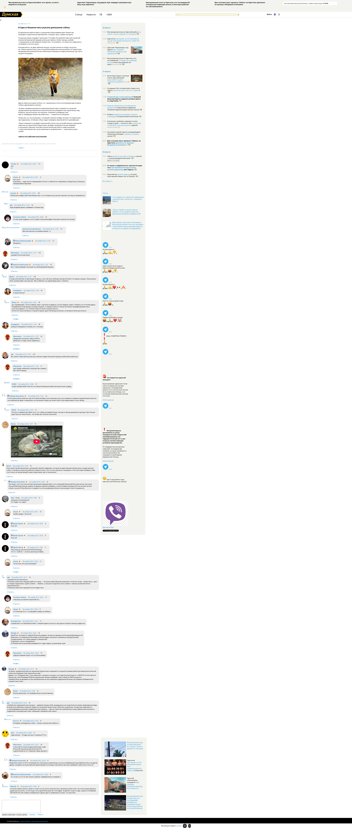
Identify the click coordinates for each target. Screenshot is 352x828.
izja (12, 354)
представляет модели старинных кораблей (115, 81)
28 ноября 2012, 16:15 (31, 745)
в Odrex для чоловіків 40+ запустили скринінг (124, 124)
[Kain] (5, 737)
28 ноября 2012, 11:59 (25, 410)
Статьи (78, 14)
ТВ (100, 14)
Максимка (15, 253)
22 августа (107, 28)
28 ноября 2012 (22, 23)
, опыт (128, 170)
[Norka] (5, 428)
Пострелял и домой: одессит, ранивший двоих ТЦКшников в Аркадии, (123, 133)
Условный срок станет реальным (120, 97)
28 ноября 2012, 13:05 (35, 547)
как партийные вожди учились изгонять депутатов (121, 169)
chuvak (13, 193)
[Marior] (6, 302)
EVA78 (14, 384)
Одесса (110, 156)
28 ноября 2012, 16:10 (35, 597)
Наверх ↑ (21, 148)
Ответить (14, 172)
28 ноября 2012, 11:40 (28, 324)
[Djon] (5, 502)
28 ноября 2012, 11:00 (50, 229)
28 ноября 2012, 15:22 (19, 703)
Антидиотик (16, 621)
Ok (185, 826)
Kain (12, 733)
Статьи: (105, 193)
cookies (178, 826)
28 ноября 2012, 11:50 (31, 366)
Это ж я (16, 721)
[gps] (3, 577)
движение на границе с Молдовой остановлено (120, 144)
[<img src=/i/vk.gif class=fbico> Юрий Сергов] (5, 528)
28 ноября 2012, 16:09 (35, 217)
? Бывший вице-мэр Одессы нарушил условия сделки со (124, 99)
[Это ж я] (7, 719)
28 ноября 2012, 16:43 (30, 561)
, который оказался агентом (127, 116)
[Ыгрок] (7, 181)
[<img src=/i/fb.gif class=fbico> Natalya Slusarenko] (3, 396)
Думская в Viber (108, 527)
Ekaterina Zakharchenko (21, 774)
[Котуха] (5, 168)
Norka (13, 424)
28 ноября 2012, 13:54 (31, 653)
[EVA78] (7, 383)
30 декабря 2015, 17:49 (28, 786)
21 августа (107, 71)
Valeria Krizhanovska (20, 265)
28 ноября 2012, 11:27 (23, 277)
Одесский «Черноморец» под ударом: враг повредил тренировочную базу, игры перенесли (104, 3)
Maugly (13, 633)
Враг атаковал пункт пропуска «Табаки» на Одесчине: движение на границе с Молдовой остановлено (240, 3)
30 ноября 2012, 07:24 (38, 761)
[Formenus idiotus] (7, 221)
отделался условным (131, 134)
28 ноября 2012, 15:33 (30, 721)
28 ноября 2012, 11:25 (40, 265)
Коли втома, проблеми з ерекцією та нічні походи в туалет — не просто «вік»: (122, 122)
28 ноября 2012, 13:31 (30, 621)
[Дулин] (4, 277)
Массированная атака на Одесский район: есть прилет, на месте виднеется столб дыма (34, 3)
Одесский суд (112, 174)
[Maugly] (5, 637)
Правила (32, 815)
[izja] (5, 358)
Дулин (11, 277)
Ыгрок (15, 177)
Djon (12, 498)
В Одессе (110, 114)
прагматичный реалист (31, 229)
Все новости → (108, 181)
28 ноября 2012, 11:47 (31, 336)
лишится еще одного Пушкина (124, 156)
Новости (91, 14)
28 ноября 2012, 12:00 (26, 384)
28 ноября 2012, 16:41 (30, 512)
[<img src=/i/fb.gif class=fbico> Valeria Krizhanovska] (5, 269)
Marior (14, 302)
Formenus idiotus (19, 217)
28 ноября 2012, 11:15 (28, 253)
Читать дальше (108, 400)
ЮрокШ (13, 786)
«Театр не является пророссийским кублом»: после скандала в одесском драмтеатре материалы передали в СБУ (126, 212)
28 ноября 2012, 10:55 (28, 193)
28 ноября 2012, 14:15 (26, 669)
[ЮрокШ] (5, 786)
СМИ (109, 14)
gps (8, 577)
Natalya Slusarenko (16, 396)
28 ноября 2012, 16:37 (30, 177)
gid (11, 205)
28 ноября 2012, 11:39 (31, 290)
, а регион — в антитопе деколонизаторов (124, 157)
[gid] (6, 204)
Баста (9, 466)
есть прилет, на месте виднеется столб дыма (124, 33)
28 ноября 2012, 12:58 (29, 498)
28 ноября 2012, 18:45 (40, 774)
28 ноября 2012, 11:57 (25, 424)
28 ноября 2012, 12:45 (37, 482)
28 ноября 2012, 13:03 (35, 535)
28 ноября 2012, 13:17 (19, 577)
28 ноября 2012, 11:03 (22, 205)
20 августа (107, 152)
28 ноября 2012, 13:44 (28, 633)
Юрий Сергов (17, 524)
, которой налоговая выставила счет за (121, 175)
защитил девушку (123, 174)
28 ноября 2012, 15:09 (27, 691)
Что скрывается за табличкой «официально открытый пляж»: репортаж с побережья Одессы (128, 199)
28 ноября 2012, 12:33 (28, 302)
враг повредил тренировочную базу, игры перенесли (117, 52)
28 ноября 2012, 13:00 (35, 524)
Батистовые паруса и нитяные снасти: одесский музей (118, 77)
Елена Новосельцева (23, 241)
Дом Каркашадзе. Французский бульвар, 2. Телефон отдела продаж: (306, 3)
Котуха (13, 164)
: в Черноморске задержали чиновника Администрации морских (123, 109)
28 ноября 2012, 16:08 (24, 733)
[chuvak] (5, 192)
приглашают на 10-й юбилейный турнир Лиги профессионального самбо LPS (123, 40)
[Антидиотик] (5, 625)
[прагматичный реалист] (11, 228)
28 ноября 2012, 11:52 (36, 396)
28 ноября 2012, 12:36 (20, 466)
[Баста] (3, 465)
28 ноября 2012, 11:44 (23, 354)
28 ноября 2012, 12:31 (43, 241)
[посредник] (7, 294)
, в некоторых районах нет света (119, 63)
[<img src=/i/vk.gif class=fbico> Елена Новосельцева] (7, 245)
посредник (17, 290)
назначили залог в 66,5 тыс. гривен (125, 90)
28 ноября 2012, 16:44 (30, 609)
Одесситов (111, 39)
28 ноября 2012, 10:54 (28, 164)
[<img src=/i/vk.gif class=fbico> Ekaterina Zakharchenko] (5, 778)
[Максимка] (5, 257)
